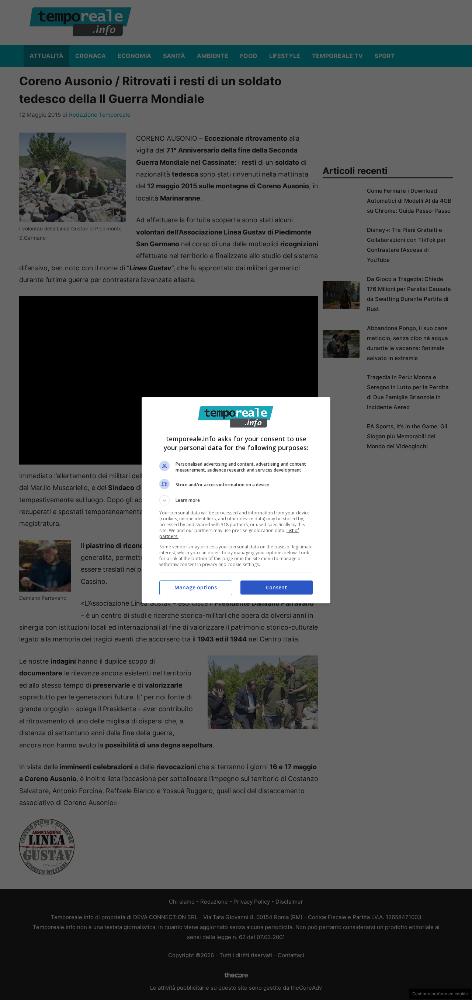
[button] (236, 500)
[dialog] (236, 500)
